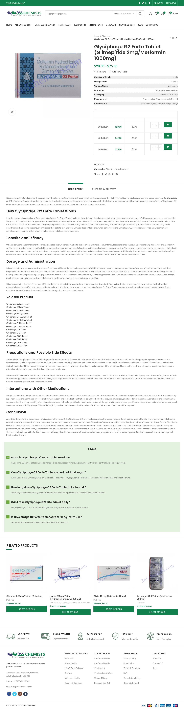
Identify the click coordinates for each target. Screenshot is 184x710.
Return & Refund (131, 683)
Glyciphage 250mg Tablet (17, 304)
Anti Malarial (55, 602)
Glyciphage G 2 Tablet (16, 332)
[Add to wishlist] (44, 570)
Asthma (68, 673)
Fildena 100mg (100, 678)
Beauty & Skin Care (73, 683)
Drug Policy (128, 663)
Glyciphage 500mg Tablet (17, 307)
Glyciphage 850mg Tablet (17, 310)
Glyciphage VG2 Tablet (16, 345)
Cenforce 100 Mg (102, 658)
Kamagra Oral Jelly (102, 683)
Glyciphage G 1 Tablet (16, 329)
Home (97, 36)
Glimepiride (172, 198)
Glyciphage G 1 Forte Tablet (18, 323)
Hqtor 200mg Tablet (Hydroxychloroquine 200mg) (65, 597)
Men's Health (71, 663)
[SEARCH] (140, 13)
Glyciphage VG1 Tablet (16, 342)
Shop (155, 668)
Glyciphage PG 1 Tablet (16, 336)
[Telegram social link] (117, 174)
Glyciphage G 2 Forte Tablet (18, 326)
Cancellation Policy (131, 678)
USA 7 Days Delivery (74, 668)
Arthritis (64, 602)
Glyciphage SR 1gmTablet (17, 313)
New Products (122, 169)
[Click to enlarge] (12, 111)
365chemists (12, 663)
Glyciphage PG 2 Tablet (16, 339)
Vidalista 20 (99, 668)
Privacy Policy (129, 658)
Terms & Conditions (132, 668)
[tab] (75, 187)
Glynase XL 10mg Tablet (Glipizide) (24, 596)
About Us (157, 658)
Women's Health (72, 678)
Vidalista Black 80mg (103, 673)
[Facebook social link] (139, 3)
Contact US (158, 663)
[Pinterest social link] (109, 174)
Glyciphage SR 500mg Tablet (19, 317)
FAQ (125, 673)
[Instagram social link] (146, 3)
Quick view (44, 564)
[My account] (150, 14)
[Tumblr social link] (149, 3)
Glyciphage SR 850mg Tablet (19, 320)
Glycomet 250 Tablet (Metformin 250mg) (154, 597)
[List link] (26, 674)
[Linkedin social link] (113, 174)
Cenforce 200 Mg (102, 663)
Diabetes (106, 36)
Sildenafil (69, 658)
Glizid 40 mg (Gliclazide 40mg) (109, 596)
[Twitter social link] (143, 3)
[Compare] (44, 557)
